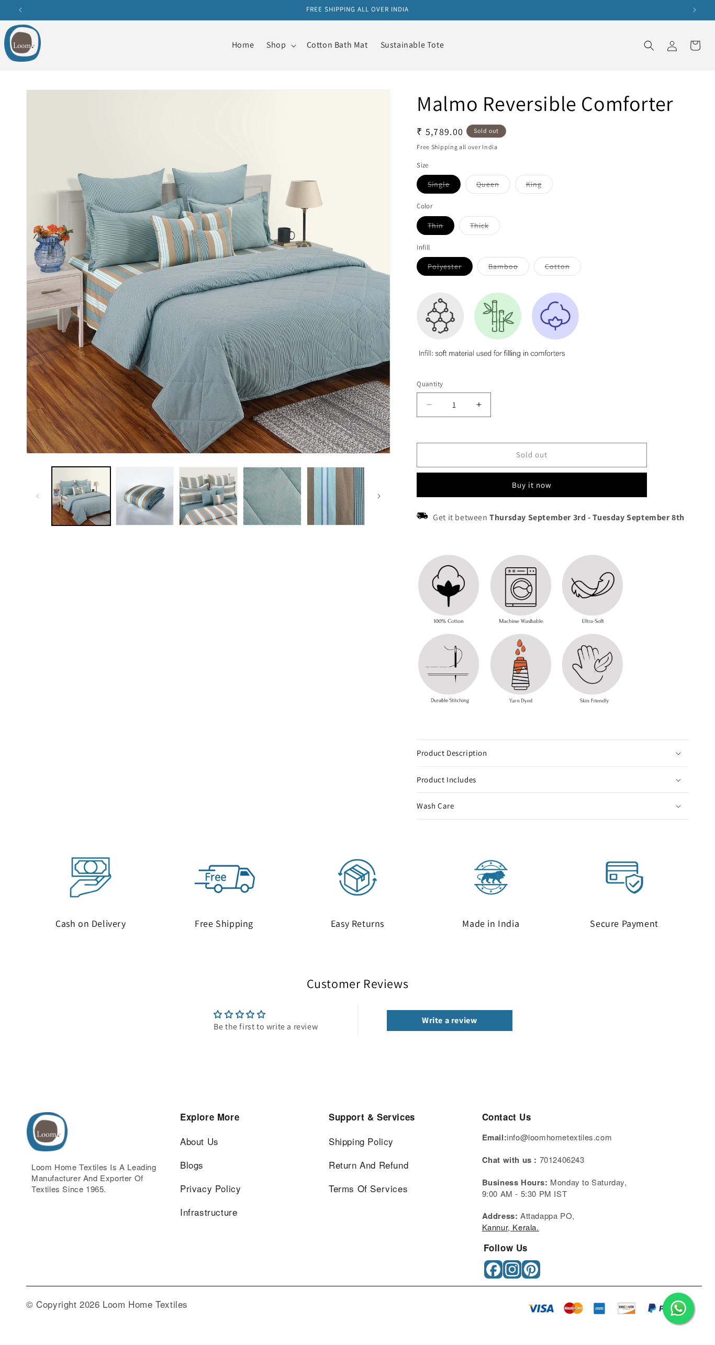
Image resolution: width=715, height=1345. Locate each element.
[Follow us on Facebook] (494, 1273)
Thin (441, 227)
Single (444, 186)
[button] (280, 45)
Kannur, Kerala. (510, 1226)
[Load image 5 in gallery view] (272, 496)
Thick (485, 227)
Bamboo (508, 268)
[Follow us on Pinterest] (532, 1273)
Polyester (450, 268)
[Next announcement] (694, 10)
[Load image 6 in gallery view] (336, 496)
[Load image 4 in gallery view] (208, 496)
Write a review (449, 1020)
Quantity (430, 383)
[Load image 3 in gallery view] (145, 496)
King (539, 186)
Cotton (563, 268)
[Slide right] (378, 496)
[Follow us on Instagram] (513, 1273)
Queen (493, 186)
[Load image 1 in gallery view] (81, 496)
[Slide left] (37, 496)
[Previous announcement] (20, 10)
